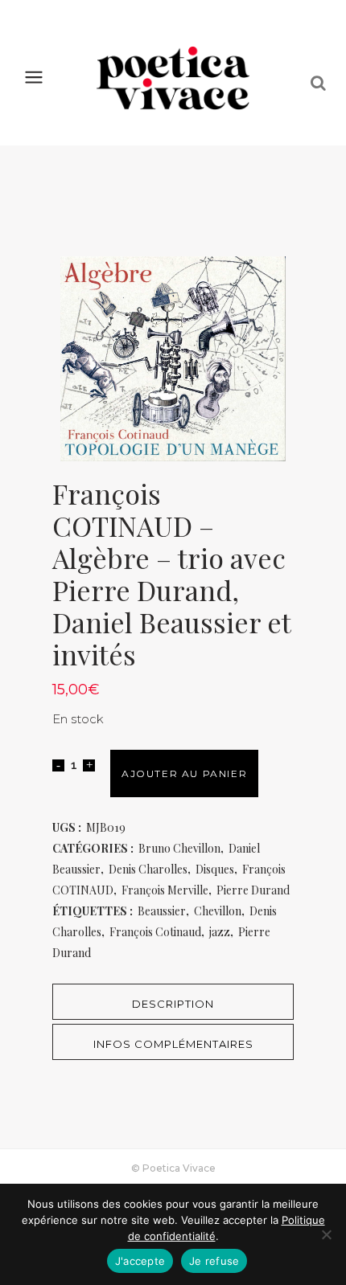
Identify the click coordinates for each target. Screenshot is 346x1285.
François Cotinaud (155, 931)
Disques (215, 869)
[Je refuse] (326, 1234)
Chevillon (217, 911)
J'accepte (140, 1260)
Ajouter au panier (184, 773)
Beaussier (162, 911)
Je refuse (214, 1260)
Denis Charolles (148, 869)
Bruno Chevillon (179, 848)
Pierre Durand (253, 890)
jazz (219, 931)
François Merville (165, 890)
